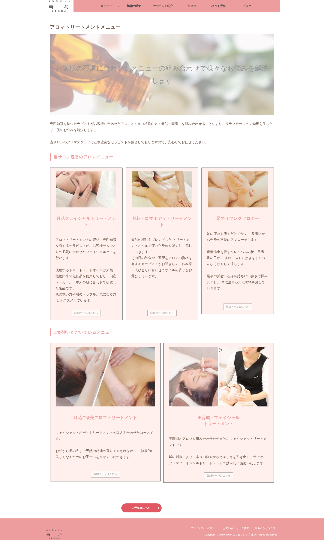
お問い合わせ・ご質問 (236, 528)
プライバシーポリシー (204, 528)
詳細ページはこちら (86, 312)
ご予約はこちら (141, 507)
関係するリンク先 (265, 528)
